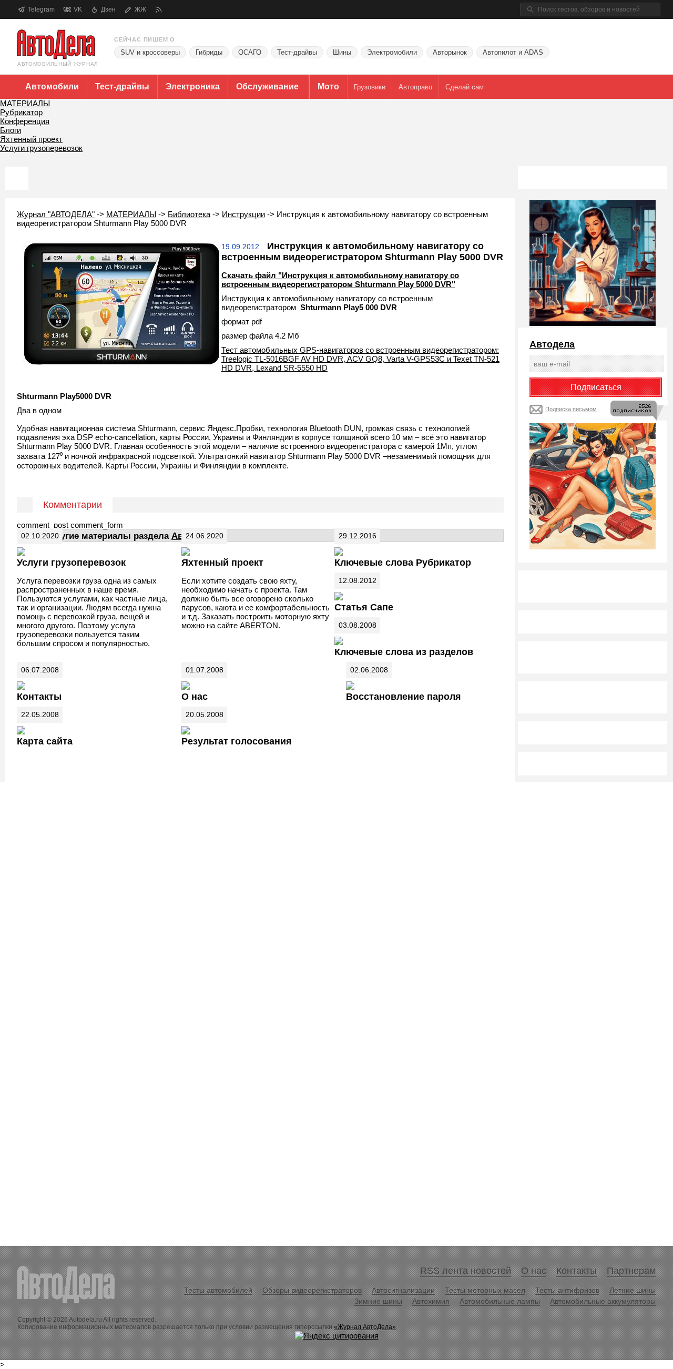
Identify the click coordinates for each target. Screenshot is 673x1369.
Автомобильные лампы (500, 1301)
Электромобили (392, 52)
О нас (194, 696)
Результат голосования (236, 741)
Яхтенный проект (31, 139)
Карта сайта (45, 741)
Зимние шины (378, 1301)
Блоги (10, 130)
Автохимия (431, 1301)
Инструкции (243, 214)
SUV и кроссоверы (150, 52)
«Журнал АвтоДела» (365, 1327)
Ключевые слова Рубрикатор (402, 562)
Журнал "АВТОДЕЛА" (56, 214)
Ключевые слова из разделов (403, 652)
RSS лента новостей (465, 1270)
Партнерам (631, 1270)
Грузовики (369, 87)
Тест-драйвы (297, 52)
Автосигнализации (403, 1290)
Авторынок (450, 52)
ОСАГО (249, 52)
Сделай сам (464, 87)
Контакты (39, 696)
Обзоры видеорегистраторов (312, 1290)
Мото (328, 86)
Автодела (552, 344)
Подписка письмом (571, 409)
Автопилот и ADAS (513, 52)
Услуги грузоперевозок (41, 148)
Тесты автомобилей (218, 1290)
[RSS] (158, 10)
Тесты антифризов (567, 1290)
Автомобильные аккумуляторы (603, 1301)
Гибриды (209, 52)
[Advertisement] (571, 952)
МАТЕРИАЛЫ (25, 103)
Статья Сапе (363, 607)
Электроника (193, 86)
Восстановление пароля (403, 696)
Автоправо (415, 87)
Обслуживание (267, 86)
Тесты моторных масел (485, 1290)
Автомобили (52, 86)
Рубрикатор (21, 112)
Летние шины (632, 1290)
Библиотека (189, 214)
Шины (342, 52)
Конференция (24, 121)
